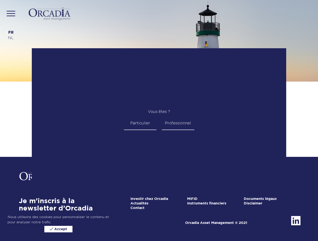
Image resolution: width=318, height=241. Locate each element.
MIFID (192, 199)
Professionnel (178, 123)
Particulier (140, 123)
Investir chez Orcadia (149, 199)
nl (11, 38)
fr (11, 32)
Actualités (139, 203)
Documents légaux (260, 199)
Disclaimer (253, 203)
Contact (137, 208)
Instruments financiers (206, 203)
